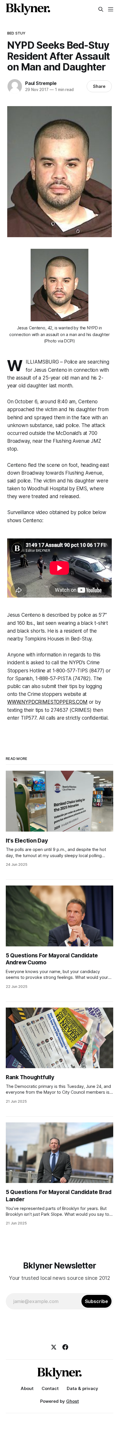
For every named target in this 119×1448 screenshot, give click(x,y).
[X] (54, 1347)
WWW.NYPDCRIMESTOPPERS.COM (47, 702)
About (27, 1388)
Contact (50, 1388)
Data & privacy (82, 1388)
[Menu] (110, 9)
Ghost (72, 1401)
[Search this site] (100, 9)
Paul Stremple (40, 83)
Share (99, 86)
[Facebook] (65, 1347)
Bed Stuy (16, 33)
